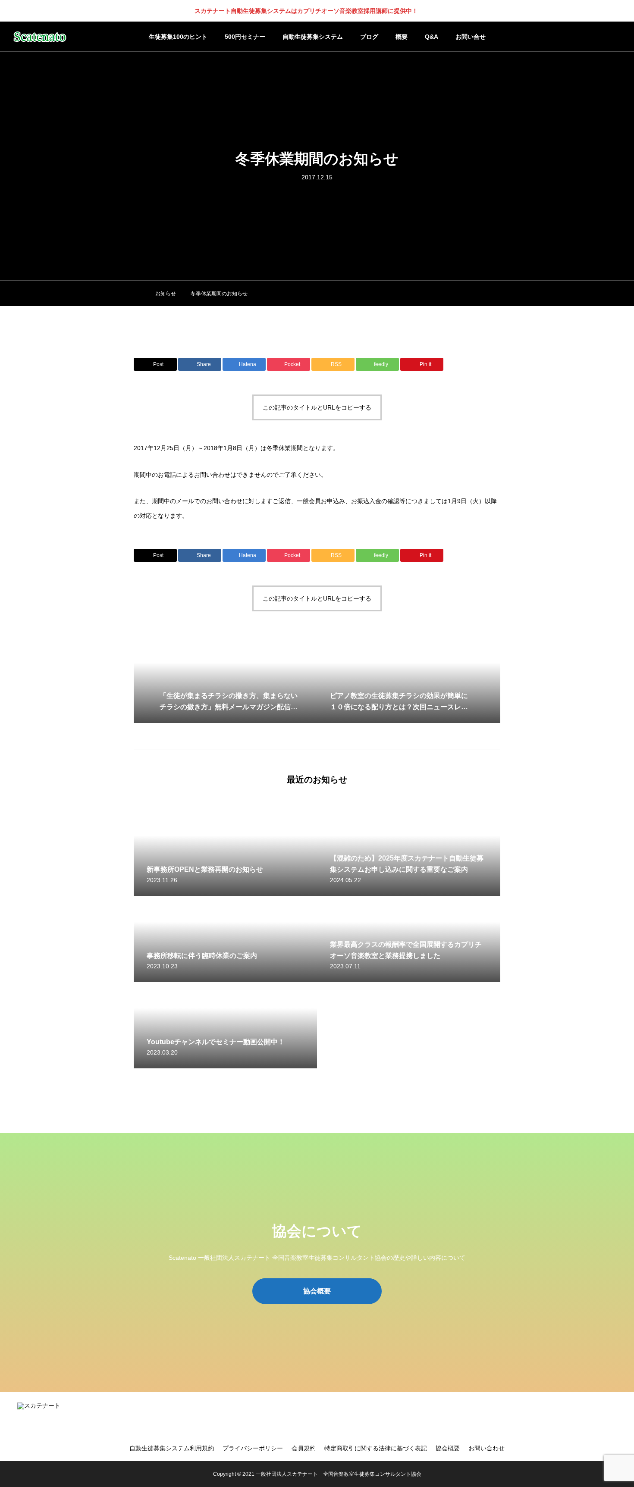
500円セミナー (245, 36)
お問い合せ (470, 36)
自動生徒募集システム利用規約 (171, 1448)
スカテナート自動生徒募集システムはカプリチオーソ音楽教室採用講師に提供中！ (306, 10)
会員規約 (304, 1448)
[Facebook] (601, 1413)
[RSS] (614, 1413)
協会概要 (448, 1448)
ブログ (369, 36)
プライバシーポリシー (253, 1448)
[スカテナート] (40, 36)
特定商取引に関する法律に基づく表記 (375, 1448)
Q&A (431, 36)
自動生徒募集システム (312, 36)
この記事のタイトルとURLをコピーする (317, 407)
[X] (588, 1413)
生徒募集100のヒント (178, 36)
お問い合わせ (486, 1448)
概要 (401, 36)
